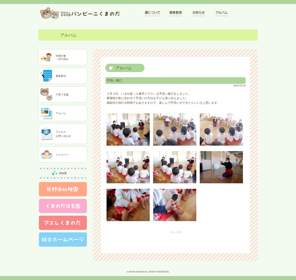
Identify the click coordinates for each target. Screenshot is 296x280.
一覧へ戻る (175, 232)
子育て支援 (62, 94)
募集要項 (61, 75)
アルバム (61, 113)
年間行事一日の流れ (62, 57)
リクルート (62, 154)
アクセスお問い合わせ (63, 133)
